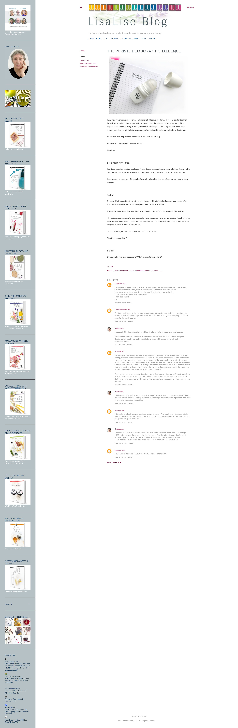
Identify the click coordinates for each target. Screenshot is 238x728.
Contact (128, 39)
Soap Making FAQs (12, 722)
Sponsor (138, 39)
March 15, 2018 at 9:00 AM (123, 345)
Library (152, 39)
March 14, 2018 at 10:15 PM (124, 321)
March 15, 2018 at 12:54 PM (124, 385)
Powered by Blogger (139, 716)
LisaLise (117, 328)
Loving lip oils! (10, 701)
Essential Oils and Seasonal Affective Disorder (15, 692)
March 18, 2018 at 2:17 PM (123, 422)
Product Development (89, 66)
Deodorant (84, 60)
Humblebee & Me (11, 661)
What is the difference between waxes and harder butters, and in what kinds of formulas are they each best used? (17, 667)
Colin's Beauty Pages (13, 676)
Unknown (118, 352)
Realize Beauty (10, 707)
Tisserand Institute (12, 689)
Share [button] (82, 51)
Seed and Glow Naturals (14, 699)
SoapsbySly (118, 284)
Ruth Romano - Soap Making (16, 720)
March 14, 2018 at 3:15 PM (123, 303)
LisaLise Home (95, 39)
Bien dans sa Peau (121, 309)
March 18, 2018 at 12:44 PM (124, 403)
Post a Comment (114, 463)
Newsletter (117, 39)
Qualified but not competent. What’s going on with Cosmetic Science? (17, 711)
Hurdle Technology (87, 63)
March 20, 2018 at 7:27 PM (123, 457)
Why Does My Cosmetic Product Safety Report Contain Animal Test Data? (17, 680)
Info (146, 39)
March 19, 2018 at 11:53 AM (124, 443)
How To (106, 39)
